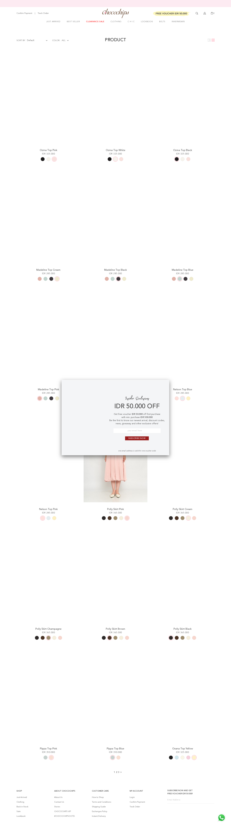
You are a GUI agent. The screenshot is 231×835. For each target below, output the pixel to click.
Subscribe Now (137, 438)
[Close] (164, 385)
